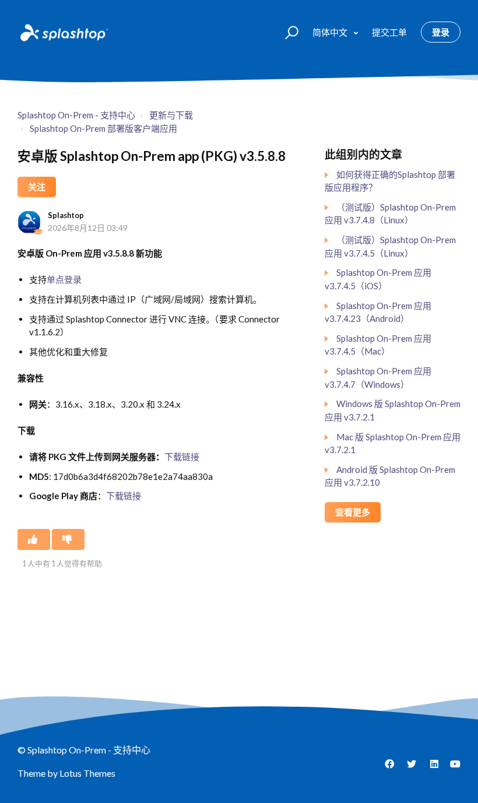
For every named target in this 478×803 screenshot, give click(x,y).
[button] (286, 32)
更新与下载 (171, 115)
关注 (36, 186)
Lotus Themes (87, 773)
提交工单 (389, 32)
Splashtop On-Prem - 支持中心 (76, 115)
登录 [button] (440, 32)
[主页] (62, 32)
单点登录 (64, 279)
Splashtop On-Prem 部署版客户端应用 (103, 128)
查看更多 (352, 512)
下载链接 (181, 456)
